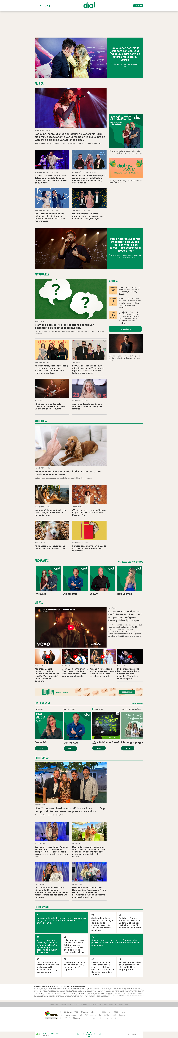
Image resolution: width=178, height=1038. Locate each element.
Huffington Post (70, 1015)
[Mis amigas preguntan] (135, 725)
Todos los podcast (136, 704)
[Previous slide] (36, 725)
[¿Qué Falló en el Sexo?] (106, 725)
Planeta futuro (113, 1015)
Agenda (113, 281)
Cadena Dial (100, 1015)
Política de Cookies (107, 1004)
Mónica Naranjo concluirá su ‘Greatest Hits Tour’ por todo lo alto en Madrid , (130, 302)
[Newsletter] (48, 5)
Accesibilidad (83, 1004)
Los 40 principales (76, 1012)
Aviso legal (75, 1004)
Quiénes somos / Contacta (57, 1004)
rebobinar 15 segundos (83, 1034)
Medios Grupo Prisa (51, 1018)
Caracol (122, 1012)
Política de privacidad (94, 1004)
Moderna (76, 1018)
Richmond (66, 1018)
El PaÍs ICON (93, 1018)
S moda (100, 1018)
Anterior (78, 1034)
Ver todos (130, 562)
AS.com (109, 1012)
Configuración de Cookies (121, 1004)
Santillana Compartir (95, 1012)
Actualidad (41, 421)
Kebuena (120, 1015)
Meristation (118, 1018)
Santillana (85, 1012)
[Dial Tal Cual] (77, 726)
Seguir (41, 748)
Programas (42, 560)
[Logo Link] (89, 5)
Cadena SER (103, 1012)
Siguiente (99, 1034)
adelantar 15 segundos (94, 1034)
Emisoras (68, 1004)
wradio (86, 1015)
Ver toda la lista (125, 329)
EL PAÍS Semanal (107, 1015)
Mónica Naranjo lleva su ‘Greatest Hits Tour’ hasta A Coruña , (129, 290)
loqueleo (109, 1018)
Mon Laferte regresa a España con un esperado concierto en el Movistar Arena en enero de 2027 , (129, 317)
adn (115, 1012)
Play (89, 1034)
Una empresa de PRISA (51, 1013)
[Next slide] (141, 725)
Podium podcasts (85, 1018)
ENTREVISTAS (42, 758)
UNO (80, 1015)
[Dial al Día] (49, 725)
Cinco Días (93, 1015)
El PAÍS (68, 1012)
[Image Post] (52, 160)
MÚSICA (39, 83)
